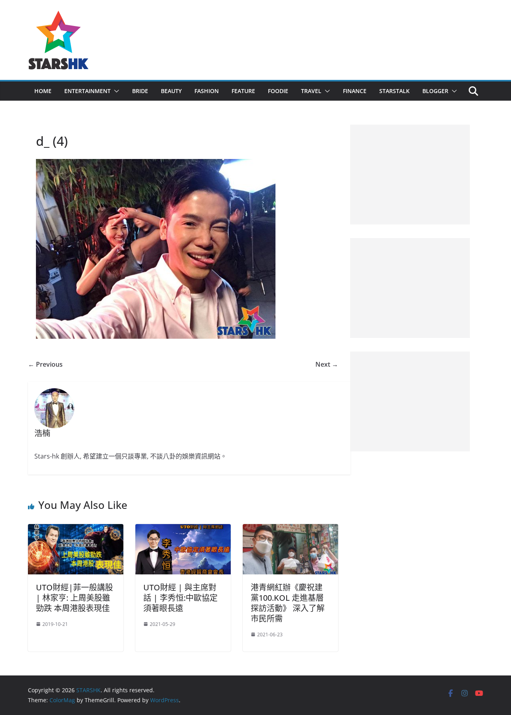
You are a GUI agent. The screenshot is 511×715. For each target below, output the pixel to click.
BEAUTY (171, 91)
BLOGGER (435, 91)
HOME (42, 91)
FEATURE (243, 91)
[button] (115, 91)
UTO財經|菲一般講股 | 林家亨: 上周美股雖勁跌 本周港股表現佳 (74, 598)
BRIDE (140, 91)
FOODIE (278, 91)
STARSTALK (394, 91)
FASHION (206, 91)
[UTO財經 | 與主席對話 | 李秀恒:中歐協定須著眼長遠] (183, 529)
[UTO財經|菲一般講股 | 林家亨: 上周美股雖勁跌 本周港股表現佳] (75, 529)
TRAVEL (311, 91)
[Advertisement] (410, 174)
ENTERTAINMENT (87, 91)
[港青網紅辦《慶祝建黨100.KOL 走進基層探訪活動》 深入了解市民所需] (290, 529)
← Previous (45, 364)
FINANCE (354, 91)
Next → (326, 364)
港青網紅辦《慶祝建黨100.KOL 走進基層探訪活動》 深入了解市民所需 (288, 603)
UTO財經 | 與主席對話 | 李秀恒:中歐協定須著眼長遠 (180, 598)
